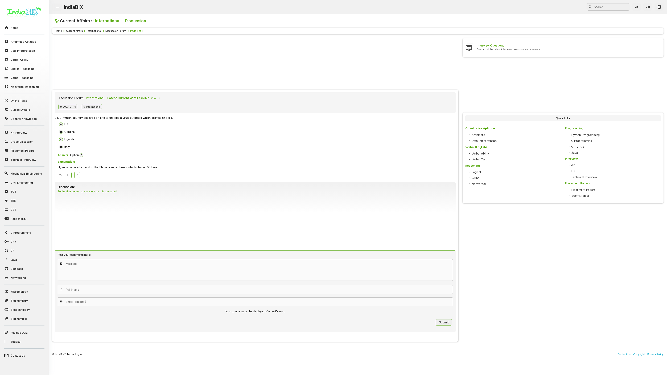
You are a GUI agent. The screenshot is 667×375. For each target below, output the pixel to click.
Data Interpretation (484, 141)
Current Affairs (74, 30)
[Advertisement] (156, 62)
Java (574, 152)
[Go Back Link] (60, 175)
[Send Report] (77, 175)
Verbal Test (479, 159)
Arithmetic (478, 135)
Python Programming (585, 135)
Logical (476, 172)
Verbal (476, 178)
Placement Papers (583, 189)
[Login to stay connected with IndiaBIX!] (659, 7)
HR (573, 171)
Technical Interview (584, 177)
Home (58, 30)
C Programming (581, 141)
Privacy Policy (655, 354)
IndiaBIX (73, 7)
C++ (574, 146)
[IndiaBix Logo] (24, 13)
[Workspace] (69, 175)
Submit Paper (580, 195)
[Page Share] (636, 7)
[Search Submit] (590, 7)
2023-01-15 (69, 106)
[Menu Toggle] (57, 7)
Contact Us (624, 354)
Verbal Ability (480, 153)
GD (573, 165)
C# (582, 146)
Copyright (639, 354)
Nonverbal (479, 184)
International (94, 30)
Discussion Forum (115, 30)
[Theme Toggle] (647, 7)
